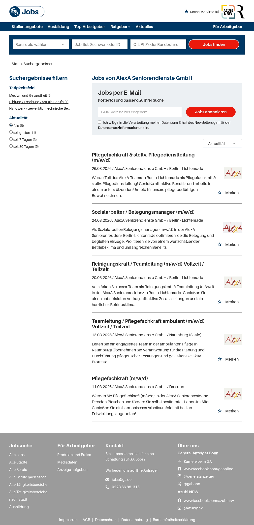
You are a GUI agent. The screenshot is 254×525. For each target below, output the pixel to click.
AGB (86, 519)
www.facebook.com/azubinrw (209, 500)
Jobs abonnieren (211, 111)
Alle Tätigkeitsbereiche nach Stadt (28, 495)
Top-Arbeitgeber (89, 26)
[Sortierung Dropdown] (234, 143)
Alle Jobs (17, 454)
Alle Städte (18, 462)
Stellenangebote (27, 26)
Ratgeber (119, 26)
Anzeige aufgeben (72, 469)
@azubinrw (193, 508)
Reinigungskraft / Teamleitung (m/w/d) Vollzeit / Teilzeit (148, 266)
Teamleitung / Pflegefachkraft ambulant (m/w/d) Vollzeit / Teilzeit (148, 324)
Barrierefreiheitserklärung (174, 519)
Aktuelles (144, 26)
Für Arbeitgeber (227, 26)
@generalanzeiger (199, 476)
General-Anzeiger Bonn (198, 453)
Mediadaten (67, 462)
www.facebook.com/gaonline (208, 468)
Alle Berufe (18, 469)
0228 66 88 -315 (126, 487)
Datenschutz (105, 519)
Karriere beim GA (198, 461)
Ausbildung (58, 26)
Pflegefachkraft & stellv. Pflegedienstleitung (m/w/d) (143, 157)
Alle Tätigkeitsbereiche (28, 484)
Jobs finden (214, 44)
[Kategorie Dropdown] (64, 44)
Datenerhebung (134, 519)
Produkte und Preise (74, 454)
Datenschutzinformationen (120, 127)
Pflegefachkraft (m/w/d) (120, 378)
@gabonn (192, 483)
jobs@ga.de (121, 479)
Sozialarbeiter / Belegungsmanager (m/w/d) (143, 212)
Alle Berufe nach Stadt (27, 477)
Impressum (68, 519)
